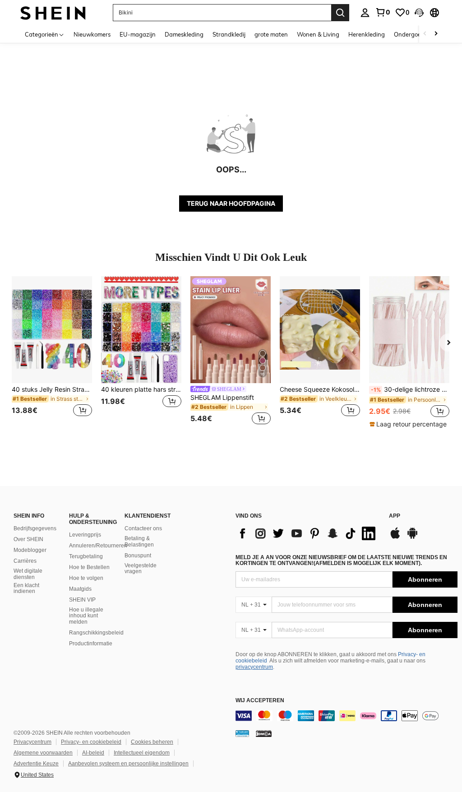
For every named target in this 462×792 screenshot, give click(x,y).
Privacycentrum (32, 742)
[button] (419, 12)
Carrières (25, 561)
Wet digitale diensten (28, 574)
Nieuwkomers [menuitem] (92, 34)
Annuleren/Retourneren (98, 545)
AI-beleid (93, 753)
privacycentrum (254, 667)
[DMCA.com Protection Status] (264, 733)
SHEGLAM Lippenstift (222, 397)
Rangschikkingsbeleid (96, 633)
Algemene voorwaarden (43, 753)
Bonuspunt (138, 555)
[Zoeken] (340, 12)
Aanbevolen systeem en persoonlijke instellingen (128, 763)
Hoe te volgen (86, 578)
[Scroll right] (436, 34)
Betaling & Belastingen (139, 541)
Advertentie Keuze (36, 763)
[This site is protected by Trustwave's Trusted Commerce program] (242, 733)
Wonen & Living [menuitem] (318, 34)
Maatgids (80, 589)
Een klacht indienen (26, 588)
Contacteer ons (143, 528)
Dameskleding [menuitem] (184, 34)
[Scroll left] (425, 34)
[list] (308, 533)
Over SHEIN (28, 539)
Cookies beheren (152, 742)
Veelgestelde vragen (141, 568)
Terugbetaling (86, 556)
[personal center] (365, 12)
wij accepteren (260, 701)
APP (394, 516)
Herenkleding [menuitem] (366, 34)
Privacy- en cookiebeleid (91, 742)
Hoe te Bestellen (89, 567)
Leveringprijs (85, 535)
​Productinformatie (90, 643)
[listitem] (52, 351)
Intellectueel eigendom (142, 753)
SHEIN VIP (82, 600)
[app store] (395, 537)
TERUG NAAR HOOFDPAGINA (231, 203)
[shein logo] (53, 12)
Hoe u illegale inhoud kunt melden (86, 616)
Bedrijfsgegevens (35, 528)
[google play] (412, 537)
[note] (409, 424)
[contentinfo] (346, 715)
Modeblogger (30, 550)
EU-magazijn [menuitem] (138, 34)
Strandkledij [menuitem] (229, 34)
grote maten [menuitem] (271, 34)
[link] (382, 12)
